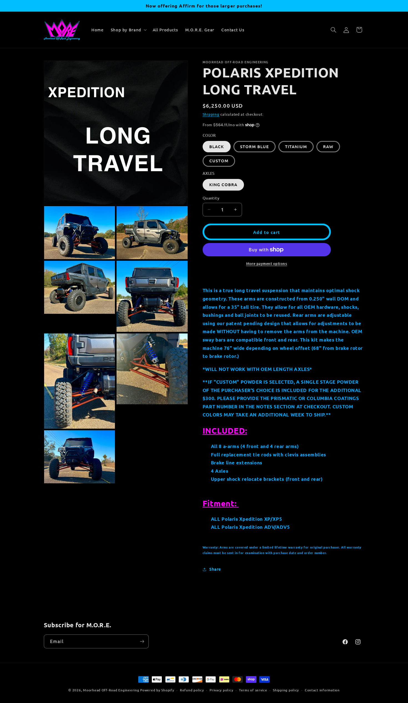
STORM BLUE (254, 146)
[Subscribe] (141, 641)
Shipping (211, 114)
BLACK (216, 146)
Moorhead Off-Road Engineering (111, 690)
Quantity (211, 198)
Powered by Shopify (157, 690)
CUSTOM (218, 160)
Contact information (322, 690)
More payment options (266, 263)
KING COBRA (223, 184)
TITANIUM (296, 146)
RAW (328, 146)
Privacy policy (221, 690)
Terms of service (253, 690)
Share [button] (215, 569)
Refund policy (192, 690)
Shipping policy (286, 690)
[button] (128, 30)
